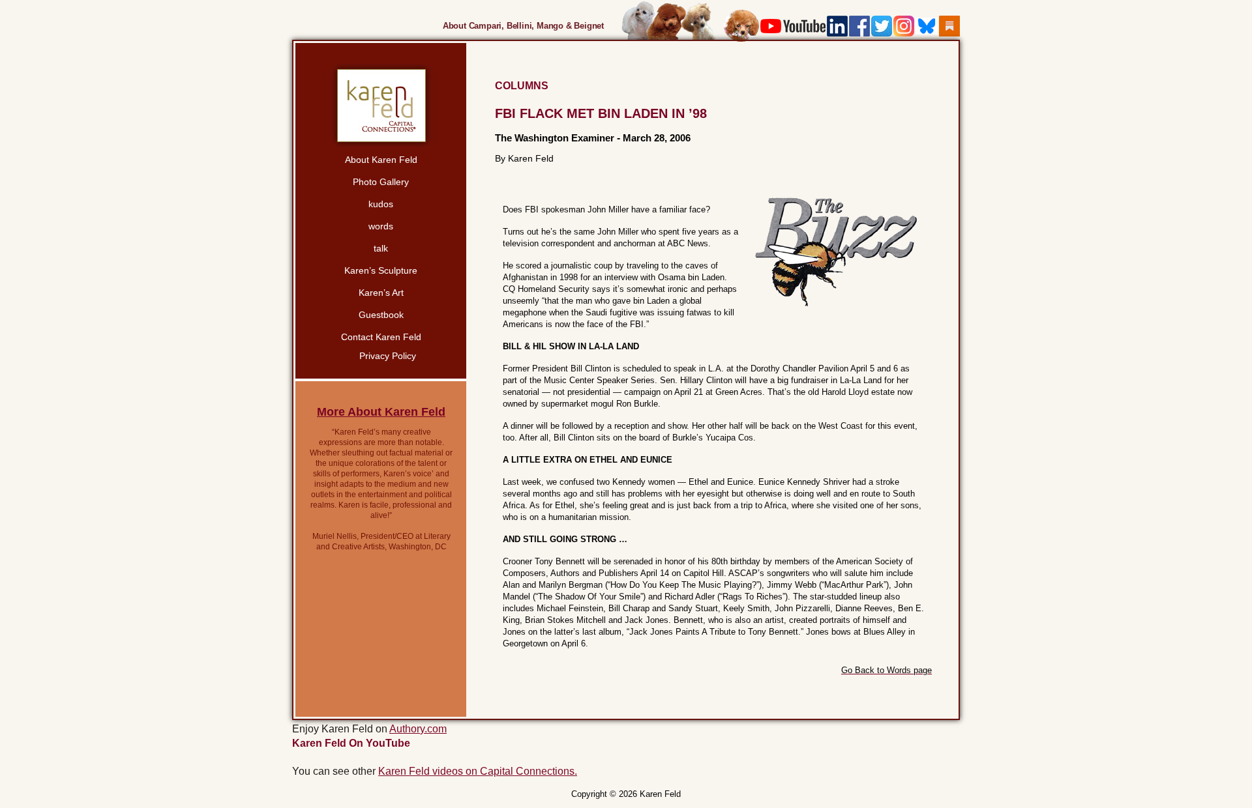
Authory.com (418, 728)
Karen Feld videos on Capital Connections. (477, 771)
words (380, 226)
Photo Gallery (381, 182)
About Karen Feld (381, 159)
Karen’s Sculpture (380, 270)
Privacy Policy (387, 356)
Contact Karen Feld (381, 337)
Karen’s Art (381, 292)
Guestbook (381, 315)
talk (381, 248)
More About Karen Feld (381, 411)
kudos (380, 204)
